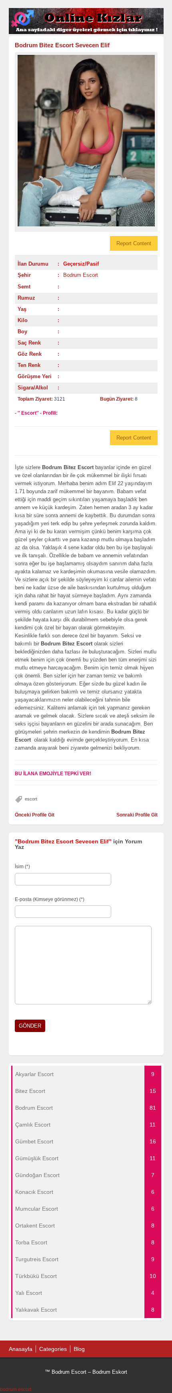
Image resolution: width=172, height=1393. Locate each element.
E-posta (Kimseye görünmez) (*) (49, 899)
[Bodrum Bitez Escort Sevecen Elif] (86, 141)
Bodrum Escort (80, 275)
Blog (79, 1349)
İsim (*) (22, 866)
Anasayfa (20, 1349)
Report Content (133, 243)
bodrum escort (15, 1389)
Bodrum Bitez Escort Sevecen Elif (62, 45)
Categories (53, 1349)
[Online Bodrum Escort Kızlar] (86, 32)
